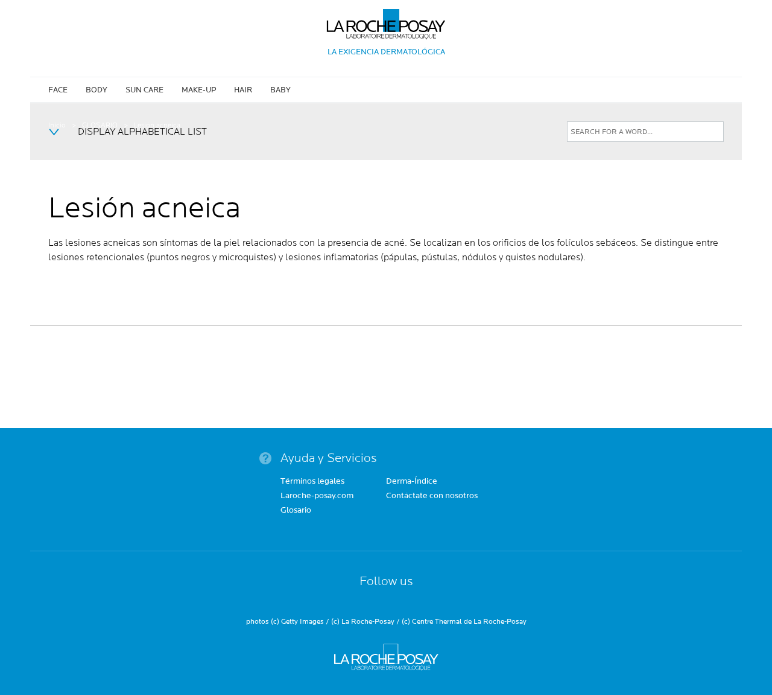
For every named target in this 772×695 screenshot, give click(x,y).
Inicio (57, 125)
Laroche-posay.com (316, 496)
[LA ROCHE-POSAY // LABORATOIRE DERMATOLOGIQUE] (386, 19)
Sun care (144, 90)
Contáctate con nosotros (432, 496)
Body (96, 90)
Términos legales (312, 482)
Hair (243, 90)
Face (58, 90)
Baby (280, 90)
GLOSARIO (100, 125)
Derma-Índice (411, 482)
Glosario (295, 511)
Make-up (199, 90)
